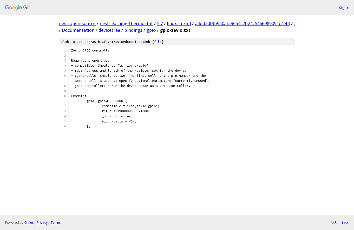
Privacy (42, 222)
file (158, 42)
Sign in (344, 7)
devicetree (109, 30)
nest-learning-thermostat (126, 23)
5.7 (160, 23)
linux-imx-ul (179, 23)
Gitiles (29, 222)
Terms (56, 222)
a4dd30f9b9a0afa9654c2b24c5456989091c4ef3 (242, 23)
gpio (151, 30)
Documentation (78, 30)
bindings (133, 30)
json (345, 222)
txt (334, 222)
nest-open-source (77, 23)
